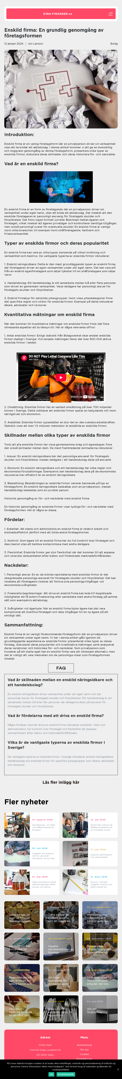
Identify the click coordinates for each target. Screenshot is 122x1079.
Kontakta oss (84, 1058)
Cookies (84, 1054)
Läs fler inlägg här (61, 782)
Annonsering (84, 1045)
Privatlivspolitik (66, 1074)
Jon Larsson (35, 43)
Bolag (114, 43)
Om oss (84, 1049)
